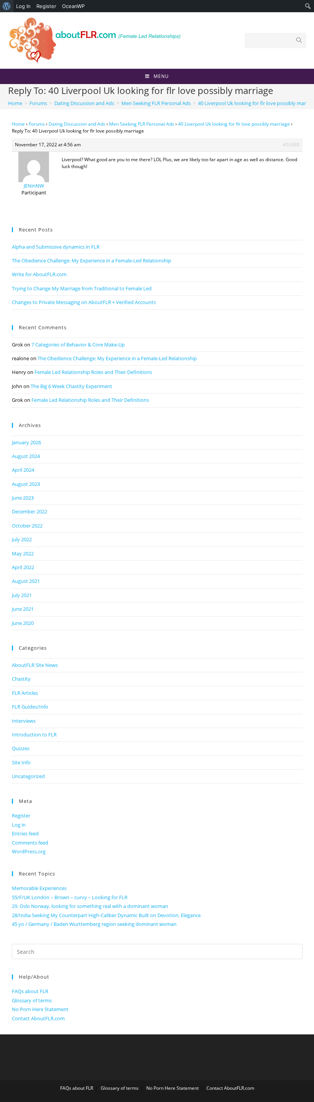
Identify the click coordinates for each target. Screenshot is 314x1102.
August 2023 (26, 484)
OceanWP (73, 6)
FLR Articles (25, 692)
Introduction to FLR (34, 734)
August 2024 (26, 456)
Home (18, 124)
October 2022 (27, 525)
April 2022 (23, 567)
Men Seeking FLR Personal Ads (141, 124)
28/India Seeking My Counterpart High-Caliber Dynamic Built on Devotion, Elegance (106, 915)
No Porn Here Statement (40, 1009)
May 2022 (23, 553)
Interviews (24, 720)
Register (46, 6)
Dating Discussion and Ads (77, 124)
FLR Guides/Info (30, 706)
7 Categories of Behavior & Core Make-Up (78, 344)
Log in (19, 824)
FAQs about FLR (30, 991)
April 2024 (23, 469)
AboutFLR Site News (35, 665)
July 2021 (22, 595)
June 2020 (23, 623)
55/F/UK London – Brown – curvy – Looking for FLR (70, 897)
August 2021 (26, 581)
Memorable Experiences (39, 888)
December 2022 (29, 511)
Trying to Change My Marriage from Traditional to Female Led (82, 288)
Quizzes (20, 748)
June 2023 (23, 497)
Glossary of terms (32, 1000)
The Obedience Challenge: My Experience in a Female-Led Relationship (91, 260)
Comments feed (30, 842)
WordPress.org (29, 851)
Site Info (21, 762)
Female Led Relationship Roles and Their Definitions (93, 372)
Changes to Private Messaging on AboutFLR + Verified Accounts (84, 302)
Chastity (21, 678)
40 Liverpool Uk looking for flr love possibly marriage (234, 124)
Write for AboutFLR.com (39, 274)
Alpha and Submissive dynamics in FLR (56, 246)
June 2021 (23, 608)
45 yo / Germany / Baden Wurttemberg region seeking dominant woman (94, 924)
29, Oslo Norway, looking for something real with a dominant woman (90, 906)
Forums (37, 124)
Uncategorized (28, 776)
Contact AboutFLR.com (38, 1018)
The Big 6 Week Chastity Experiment (71, 386)
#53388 (291, 144)
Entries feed (25, 833)
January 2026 (26, 442)
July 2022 (22, 539)
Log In (23, 6)
